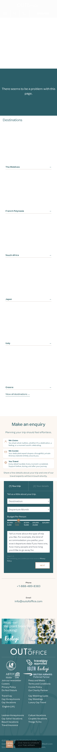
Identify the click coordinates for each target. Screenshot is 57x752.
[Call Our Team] (24, 13)
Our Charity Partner (38, 690)
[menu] (5, 13)
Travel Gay (7, 695)
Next (42, 565)
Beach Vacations (10, 721)
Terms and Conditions (39, 683)
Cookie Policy (35, 686)
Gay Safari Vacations (12, 718)
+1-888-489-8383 (28, 586)
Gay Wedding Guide (38, 695)
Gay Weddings (35, 699)
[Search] (14, 13)
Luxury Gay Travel (37, 702)
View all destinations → (18, 394)
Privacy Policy (9, 686)
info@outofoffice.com (28, 601)
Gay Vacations (9, 702)
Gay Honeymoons (11, 699)
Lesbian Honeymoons (13, 715)
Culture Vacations (37, 715)
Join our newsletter (11, 680)
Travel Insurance (10, 725)
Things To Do (35, 721)
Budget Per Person (16, 516)
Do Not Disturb (9, 690)
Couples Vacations (37, 718)
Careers (6, 683)
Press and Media (36, 680)
